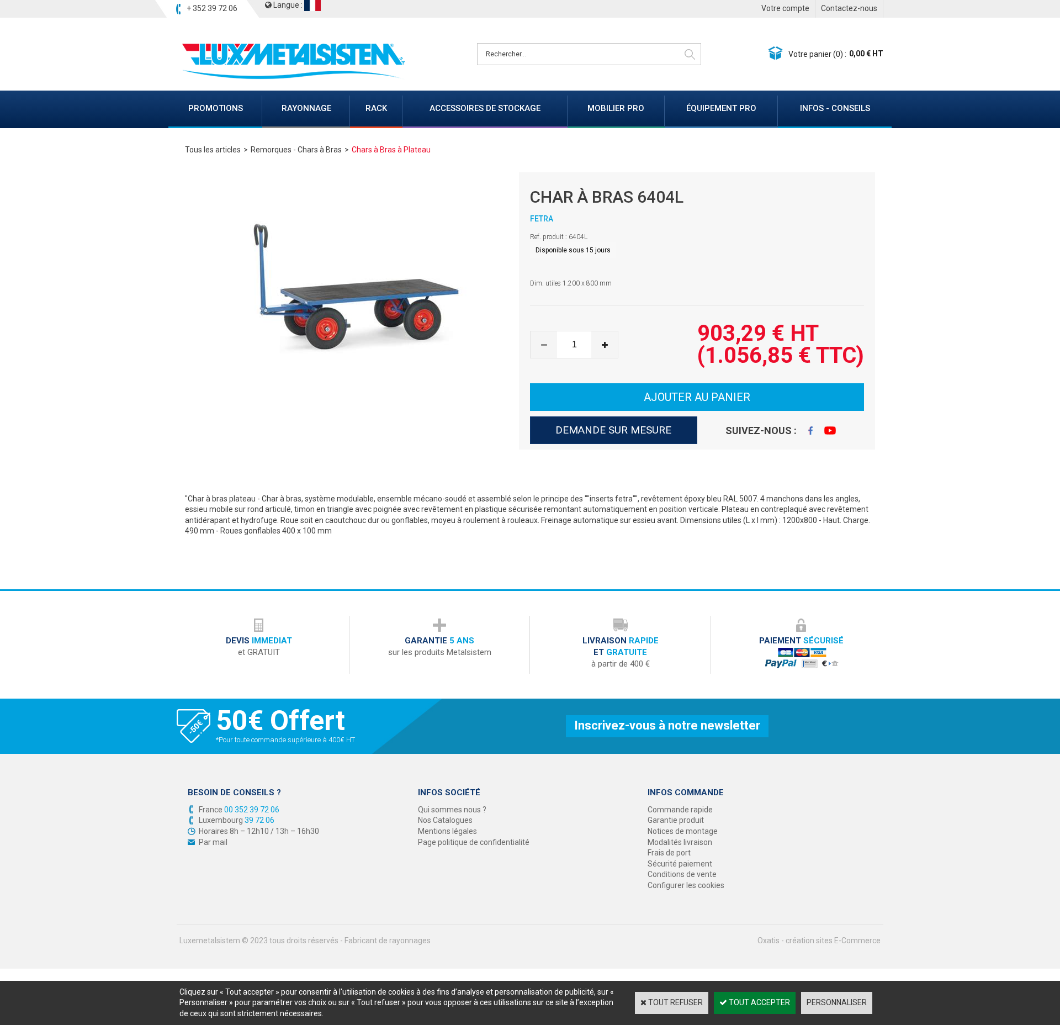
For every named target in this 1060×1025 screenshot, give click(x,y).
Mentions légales (447, 831)
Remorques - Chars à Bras (296, 149)
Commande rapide (680, 809)
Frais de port (669, 852)
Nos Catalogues (445, 820)
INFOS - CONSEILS (835, 108)
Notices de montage (683, 831)
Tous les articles (213, 149)
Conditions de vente (682, 874)
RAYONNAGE (306, 108)
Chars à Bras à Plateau (391, 149)
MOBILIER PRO (615, 108)
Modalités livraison (680, 842)
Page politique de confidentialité (473, 842)
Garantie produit (676, 820)
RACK (376, 108)
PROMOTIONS (215, 108)
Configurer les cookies (686, 885)
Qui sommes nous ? (452, 809)
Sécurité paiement (680, 863)
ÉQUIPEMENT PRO (721, 108)
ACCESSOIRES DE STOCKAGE (485, 108)
